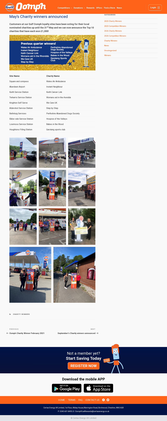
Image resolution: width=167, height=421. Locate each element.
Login (153, 7)
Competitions (64, 8)
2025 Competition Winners (115, 26)
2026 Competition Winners (115, 36)
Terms (71, 400)
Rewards (90, 8)
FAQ (80, 400)
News (119, 8)
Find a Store (109, 8)
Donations (78, 8)
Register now (83, 366)
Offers (99, 8)
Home (61, 400)
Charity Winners (21, 314)
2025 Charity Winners (113, 21)
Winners (107, 55)
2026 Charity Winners (113, 31)
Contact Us (92, 400)
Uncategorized (110, 50)
